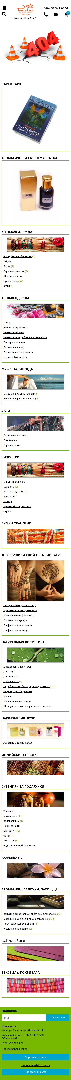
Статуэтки (9, 830)
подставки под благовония (19, 845)
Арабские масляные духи (17, 742)
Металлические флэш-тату (18, 615)
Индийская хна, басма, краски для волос (26, 686)
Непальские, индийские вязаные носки (25, 337)
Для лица (8, 671)
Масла (7, 696)
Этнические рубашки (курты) (19, 398)
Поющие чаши (11, 825)
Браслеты (8, 486)
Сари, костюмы (11, 445)
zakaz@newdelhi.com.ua (35, 1065)
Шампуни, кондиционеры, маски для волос (28, 706)
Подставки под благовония (19, 923)
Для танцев (10, 440)
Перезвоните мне (35, 1057)
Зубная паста (11, 681)
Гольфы (7, 322)
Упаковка (8, 811)
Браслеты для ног (13, 491)
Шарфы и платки (12, 276)
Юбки (6, 285)
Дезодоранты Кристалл (17, 666)
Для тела (8, 676)
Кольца (7, 501)
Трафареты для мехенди (17, 625)
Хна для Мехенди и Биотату (19, 605)
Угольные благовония (15, 928)
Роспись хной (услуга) (15, 620)
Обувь (7, 261)
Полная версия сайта (14, 1048)
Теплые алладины (13, 347)
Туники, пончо (11, 281)
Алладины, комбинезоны (17, 256)
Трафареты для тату (15, 630)
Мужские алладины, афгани (19, 393)
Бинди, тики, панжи (14, 481)
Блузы (6, 266)
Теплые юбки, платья (15, 357)
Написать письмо (35, 1071)
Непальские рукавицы (15, 327)
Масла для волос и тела (17, 701)
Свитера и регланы (14, 342)
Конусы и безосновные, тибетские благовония (30, 913)
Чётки (6, 835)
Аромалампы (10, 816)
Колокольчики (11, 820)
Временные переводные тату (20, 610)
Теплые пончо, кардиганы (18, 352)
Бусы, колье (10, 496)
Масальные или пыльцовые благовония (26, 918)
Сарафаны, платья (13, 271)
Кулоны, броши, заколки (17, 506)
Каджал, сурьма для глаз (17, 691)
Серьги (7, 511)
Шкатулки (9, 840)
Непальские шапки (13, 332)
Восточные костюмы (15, 435)
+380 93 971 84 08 (56, 8)
